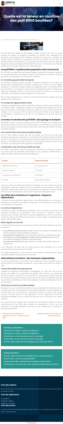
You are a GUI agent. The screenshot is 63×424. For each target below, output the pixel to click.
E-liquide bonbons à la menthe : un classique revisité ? (49, 315)
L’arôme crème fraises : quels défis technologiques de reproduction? (27, 361)
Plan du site (31, 423)
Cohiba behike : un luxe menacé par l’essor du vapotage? (23, 336)
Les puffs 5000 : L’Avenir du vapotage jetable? (19, 359)
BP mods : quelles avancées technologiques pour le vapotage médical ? (28, 342)
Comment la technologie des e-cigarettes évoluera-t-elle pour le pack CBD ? (16, 316)
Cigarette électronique (8, 39)
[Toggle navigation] (60, 3)
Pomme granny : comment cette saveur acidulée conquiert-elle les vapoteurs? (31, 364)
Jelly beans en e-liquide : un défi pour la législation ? (21, 331)
